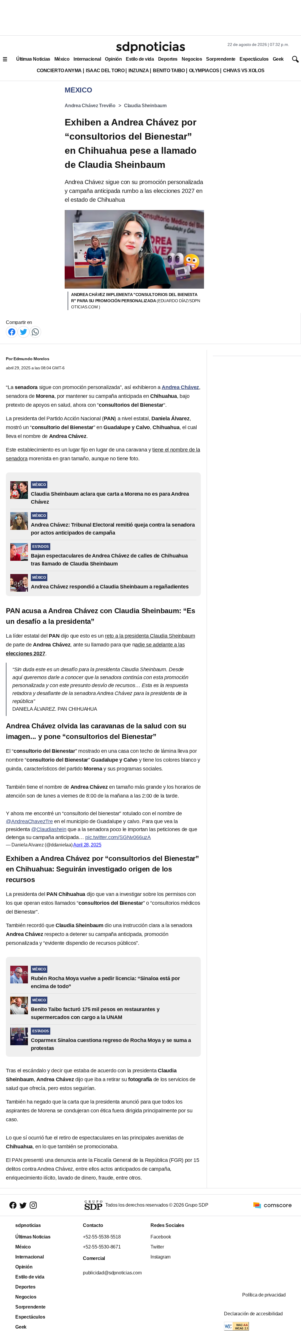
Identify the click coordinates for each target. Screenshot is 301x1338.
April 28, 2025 (87, 844)
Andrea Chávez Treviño (90, 105)
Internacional (87, 59)
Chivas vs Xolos (243, 70)
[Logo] (150, 47)
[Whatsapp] (35, 331)
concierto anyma (59, 70)
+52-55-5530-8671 (102, 1246)
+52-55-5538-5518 (102, 1236)
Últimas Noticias (33, 59)
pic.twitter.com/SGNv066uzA (118, 837)
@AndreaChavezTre (29, 821)
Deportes (168, 59)
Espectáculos (254, 59)
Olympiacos (204, 70)
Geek (278, 59)
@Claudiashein (48, 829)
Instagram (160, 1256)
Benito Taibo (169, 70)
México (61, 59)
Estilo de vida (140, 59)
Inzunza (138, 70)
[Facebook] (12, 331)
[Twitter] (23, 331)
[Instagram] (33, 1205)
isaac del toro (105, 70)
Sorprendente (220, 59)
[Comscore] (272, 1204)
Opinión (113, 59)
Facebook (160, 1236)
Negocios (192, 59)
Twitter (157, 1246)
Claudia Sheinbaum (145, 105)
